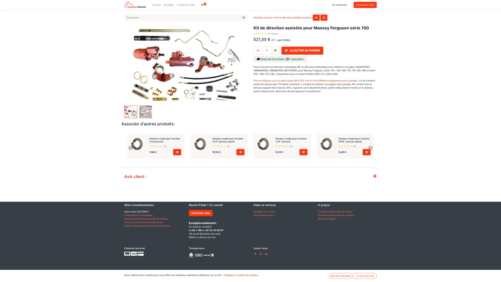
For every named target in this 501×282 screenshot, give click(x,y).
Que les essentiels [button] (341, 275)
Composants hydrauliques (138, 215)
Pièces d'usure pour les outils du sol (143, 222)
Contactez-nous (365, 4)
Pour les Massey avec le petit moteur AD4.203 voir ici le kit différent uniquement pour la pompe (305, 80)
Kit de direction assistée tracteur (293, 17)
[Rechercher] (244, 17)
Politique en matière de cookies (240, 275)
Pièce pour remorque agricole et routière (146, 218)
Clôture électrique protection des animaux (147, 225)
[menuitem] (156, 5)
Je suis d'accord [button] (365, 275)
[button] (133, 64)
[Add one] (275, 51)
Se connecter (339, 4)
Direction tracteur (263, 17)
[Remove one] (257, 51)
